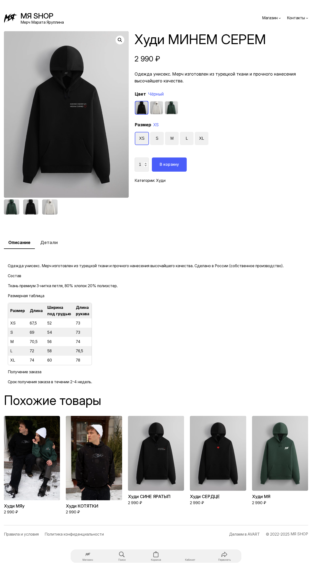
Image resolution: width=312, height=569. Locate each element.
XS (142, 138)
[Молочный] (156, 108)
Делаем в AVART (244, 534)
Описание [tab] (19, 242)
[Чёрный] (141, 108)
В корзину (169, 164)
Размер (147, 124)
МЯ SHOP (36, 15)
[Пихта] (171, 108)
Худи (161, 180)
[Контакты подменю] (307, 18)
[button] (120, 40)
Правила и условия (21, 534)
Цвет (149, 94)
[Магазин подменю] (280, 18)
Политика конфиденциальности (74, 534)
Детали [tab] (49, 242)
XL (201, 138)
